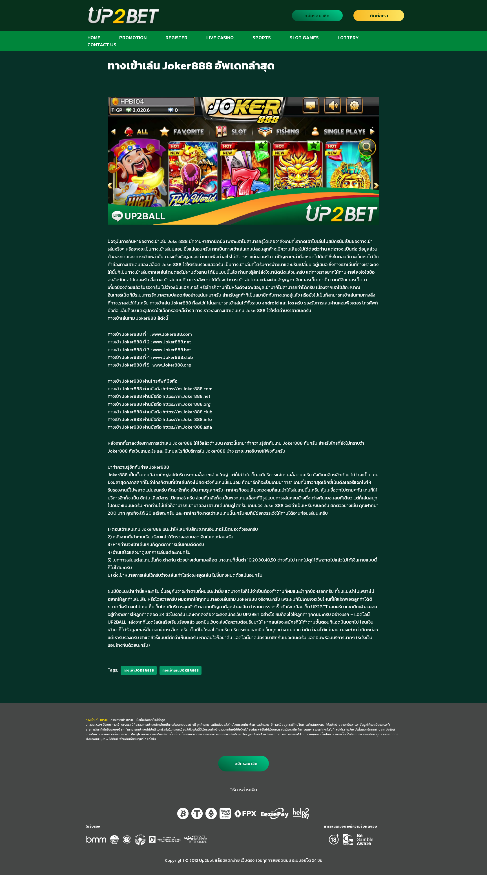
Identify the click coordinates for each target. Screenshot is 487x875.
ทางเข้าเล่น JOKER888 (180, 670)
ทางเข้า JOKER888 (138, 670)
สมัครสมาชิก (316, 15)
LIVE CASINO (220, 37)
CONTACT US (101, 44)
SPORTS (262, 37)
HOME (93, 37)
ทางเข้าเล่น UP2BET (98, 720)
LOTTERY (348, 37)
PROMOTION (133, 37)
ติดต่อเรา (379, 15)
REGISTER (176, 37)
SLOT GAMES (304, 37)
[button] (243, 763)
